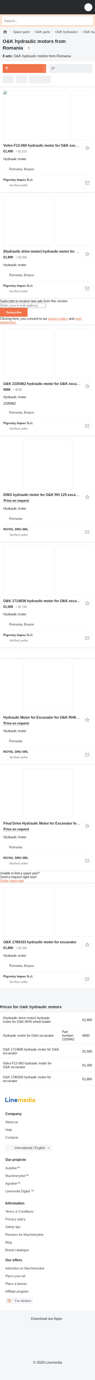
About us (11, 1122)
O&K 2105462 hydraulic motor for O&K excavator (44, 384)
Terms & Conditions (19, 1211)
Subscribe (13, 312)
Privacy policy (15, 1219)
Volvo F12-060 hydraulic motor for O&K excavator (44, 145)
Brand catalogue (17, 1250)
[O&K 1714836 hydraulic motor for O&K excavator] (47, 571)
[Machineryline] (5, 32)
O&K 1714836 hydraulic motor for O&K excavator (44, 601)
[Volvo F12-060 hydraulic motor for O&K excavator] (47, 115)
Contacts (11, 1137)
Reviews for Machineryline (24, 1234)
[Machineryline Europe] (31, 7)
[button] (88, 7)
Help (8, 1130)
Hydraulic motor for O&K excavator (28, 1035)
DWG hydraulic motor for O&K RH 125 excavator (43, 495)
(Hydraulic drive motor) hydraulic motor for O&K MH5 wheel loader (27, 1019)
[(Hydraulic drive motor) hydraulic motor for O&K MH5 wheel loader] (47, 221)
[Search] (88, 20)
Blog (8, 1242)
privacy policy (58, 318)
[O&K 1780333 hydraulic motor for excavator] (47, 912)
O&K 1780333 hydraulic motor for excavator (39, 942)
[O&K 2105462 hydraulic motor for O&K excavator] (47, 353)
